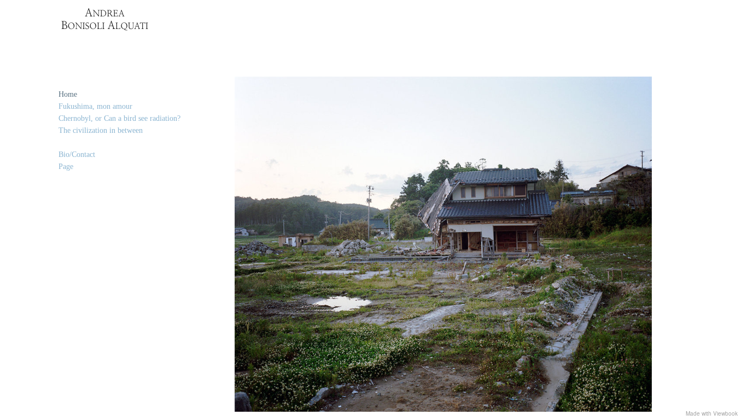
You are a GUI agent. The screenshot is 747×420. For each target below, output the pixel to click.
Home (68, 94)
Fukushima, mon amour (95, 106)
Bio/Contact (77, 154)
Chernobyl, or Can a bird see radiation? (119, 118)
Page (66, 166)
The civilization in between (101, 130)
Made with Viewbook (712, 413)
